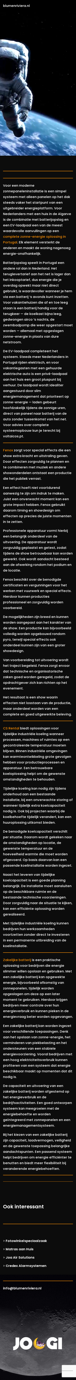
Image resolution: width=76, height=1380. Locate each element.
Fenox (8, 450)
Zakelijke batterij (17, 960)
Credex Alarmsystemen (26, 1265)
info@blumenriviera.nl (22, 1288)
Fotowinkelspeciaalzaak (26, 1241)
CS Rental (11, 728)
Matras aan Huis (19, 1249)
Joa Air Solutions (20, 1257)
